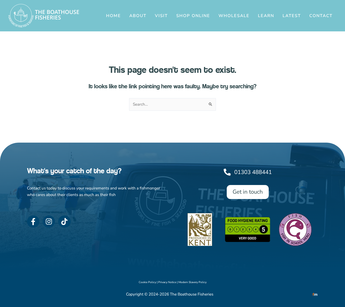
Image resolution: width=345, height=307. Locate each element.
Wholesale (233, 15)
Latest (292, 15)
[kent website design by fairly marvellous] (315, 294)
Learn (266, 15)
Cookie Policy (147, 282)
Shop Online (193, 15)
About (137, 15)
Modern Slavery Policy (192, 282)
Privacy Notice (167, 282)
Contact (321, 15)
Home (113, 15)
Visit (161, 15)
